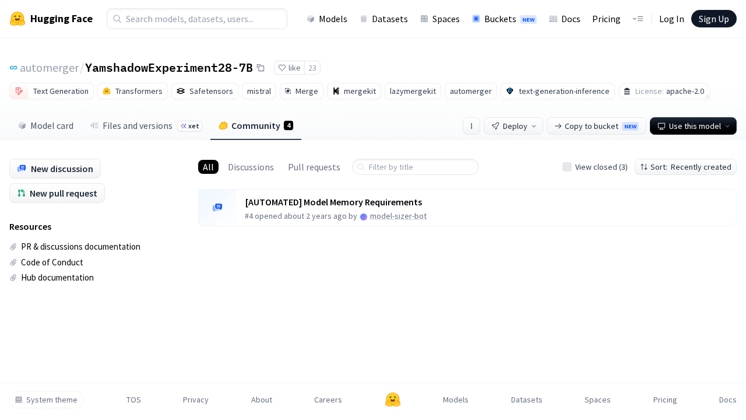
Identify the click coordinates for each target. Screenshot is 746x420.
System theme (52, 399)
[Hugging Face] (393, 399)
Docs (570, 18)
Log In (671, 18)
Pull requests (314, 167)
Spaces (446, 18)
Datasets (390, 18)
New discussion (62, 168)
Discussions (251, 167)
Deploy (515, 126)
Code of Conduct (52, 262)
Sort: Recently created (690, 167)
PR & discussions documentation (80, 246)
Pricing (606, 18)
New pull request (63, 193)
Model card (51, 125)
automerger (49, 67)
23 (312, 67)
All (208, 167)
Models (333, 18)
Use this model (695, 126)
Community (260, 125)
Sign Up (714, 18)
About (261, 399)
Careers (328, 399)
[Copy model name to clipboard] (260, 68)
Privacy (196, 399)
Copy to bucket (600, 126)
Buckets (509, 18)
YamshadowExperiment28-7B (169, 67)
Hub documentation (57, 277)
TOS (133, 399)
